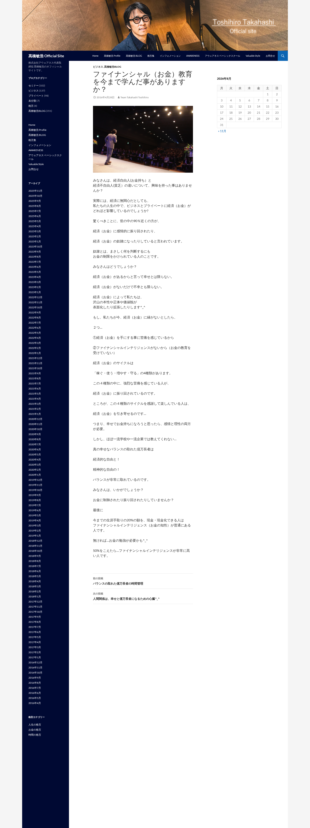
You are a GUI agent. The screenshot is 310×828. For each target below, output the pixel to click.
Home (95, 55)
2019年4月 (34, 520)
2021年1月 (34, 413)
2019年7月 (34, 505)
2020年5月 (34, 454)
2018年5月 (34, 576)
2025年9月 (34, 200)
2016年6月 (34, 692)
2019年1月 (34, 535)
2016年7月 (34, 687)
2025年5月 (34, 221)
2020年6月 (34, 449)
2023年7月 (34, 261)
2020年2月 (34, 469)
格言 (31, 105)
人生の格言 (34, 724)
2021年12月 (35, 358)
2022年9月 (34, 312)
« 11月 (222, 131)
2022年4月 (34, 337)
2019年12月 (35, 479)
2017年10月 (35, 611)
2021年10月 (35, 368)
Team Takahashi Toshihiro (134, 97)
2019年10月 (35, 490)
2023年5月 (34, 271)
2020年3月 (34, 464)
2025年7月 (34, 211)
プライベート (36, 95)
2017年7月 (34, 627)
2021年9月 (34, 373)
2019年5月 (34, 515)
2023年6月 (34, 266)
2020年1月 (34, 474)
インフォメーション (170, 55)
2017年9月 (34, 616)
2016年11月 (35, 667)
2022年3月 (34, 342)
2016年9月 (34, 677)
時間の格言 (34, 734)
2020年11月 (35, 424)
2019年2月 (34, 530)
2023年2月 (34, 287)
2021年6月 (34, 388)
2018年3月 (34, 586)
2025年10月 (35, 195)
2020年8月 (34, 439)
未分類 (32, 100)
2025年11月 (35, 190)
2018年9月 (34, 555)
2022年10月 (35, 307)
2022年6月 (34, 327)
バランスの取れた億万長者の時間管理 (118, 581)
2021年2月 (34, 408)
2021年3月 (34, 403)
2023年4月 (34, 277)
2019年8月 (34, 500)
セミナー (33, 85)
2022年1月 (34, 353)
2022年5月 (34, 332)
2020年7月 (34, 444)
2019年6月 (34, 510)
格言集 (150, 55)
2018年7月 (34, 566)
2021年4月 (34, 398)
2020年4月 (34, 459)
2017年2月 (34, 652)
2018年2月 (34, 591)
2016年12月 (35, 662)
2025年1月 (34, 241)
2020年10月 (35, 429)
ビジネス (98, 66)
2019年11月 (35, 484)
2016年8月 (34, 682)
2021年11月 (35, 363)
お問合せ (270, 55)
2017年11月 (35, 606)
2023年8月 (34, 256)
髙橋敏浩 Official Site (46, 55)
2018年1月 (34, 596)
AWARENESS (192, 55)
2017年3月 (34, 647)
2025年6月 (34, 216)
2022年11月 (35, 302)
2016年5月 (34, 698)
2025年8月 (34, 206)
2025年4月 (34, 226)
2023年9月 (34, 251)
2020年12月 (35, 419)
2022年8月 (34, 317)
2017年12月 (35, 601)
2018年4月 (34, 581)
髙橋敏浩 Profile (112, 55)
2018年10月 (35, 550)
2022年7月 (34, 322)
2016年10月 (35, 672)
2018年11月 (35, 545)
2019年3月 (34, 525)
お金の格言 (34, 729)
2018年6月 (34, 571)
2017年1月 (34, 657)
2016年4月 (34, 703)
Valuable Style (253, 55)
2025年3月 (34, 231)
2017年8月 (34, 621)
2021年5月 (34, 393)
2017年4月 (34, 642)
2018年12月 (35, 540)
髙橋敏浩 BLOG (134, 55)
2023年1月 (34, 292)
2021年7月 (34, 383)
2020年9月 (34, 434)
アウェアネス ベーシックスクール (222, 55)
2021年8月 (34, 378)
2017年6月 (34, 632)
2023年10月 (35, 246)
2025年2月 (34, 236)
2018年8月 (34, 561)
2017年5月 (34, 637)
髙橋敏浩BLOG (112, 66)
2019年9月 (34, 495)
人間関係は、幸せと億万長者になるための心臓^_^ (126, 596)
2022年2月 (34, 348)
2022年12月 (35, 297)
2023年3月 (34, 282)
